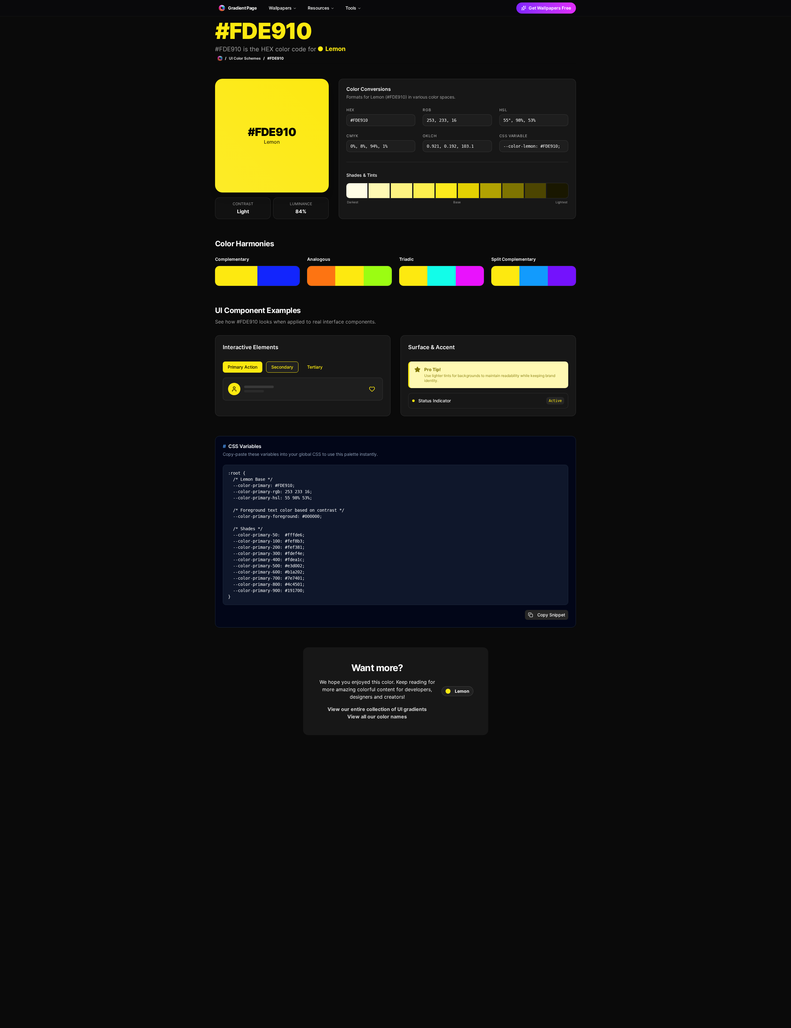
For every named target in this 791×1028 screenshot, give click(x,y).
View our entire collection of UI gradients (377, 709)
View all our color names (377, 716)
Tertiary (315, 367)
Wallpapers (280, 8)
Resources (318, 8)
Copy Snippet (551, 614)
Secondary (282, 367)
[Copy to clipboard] (410, 120)
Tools (350, 8)
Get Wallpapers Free (550, 8)
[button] (356, 190)
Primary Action (242, 367)
